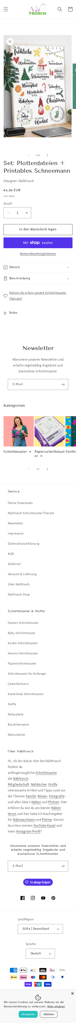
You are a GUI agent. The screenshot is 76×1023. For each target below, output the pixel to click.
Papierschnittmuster (49, 454)
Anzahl (8, 203)
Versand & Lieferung (22, 574)
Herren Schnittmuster (23, 653)
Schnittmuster (15, 452)
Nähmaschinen (24, 820)
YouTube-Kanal (45, 825)
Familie (31, 796)
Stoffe (12, 704)
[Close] (72, 993)
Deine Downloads (20, 503)
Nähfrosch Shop (19, 594)
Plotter (47, 820)
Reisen (42, 796)
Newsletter (15, 523)
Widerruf (14, 564)
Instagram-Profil (28, 831)
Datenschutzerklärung (23, 543)
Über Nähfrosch (19, 584)
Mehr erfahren (56, 1006)
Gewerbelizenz (18, 683)
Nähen (36, 802)
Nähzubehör (16, 734)
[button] (6, 9)
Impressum (15, 533)
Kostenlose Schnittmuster (25, 694)
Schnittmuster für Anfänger (27, 673)
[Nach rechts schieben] (47, 155)
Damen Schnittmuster (23, 622)
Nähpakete (15, 714)
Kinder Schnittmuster (23, 643)
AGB (11, 553)
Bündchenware (18, 724)
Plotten (53, 802)
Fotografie (56, 796)
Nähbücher (39, 784)
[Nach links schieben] (28, 155)
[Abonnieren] (63, 384)
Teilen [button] (13, 312)
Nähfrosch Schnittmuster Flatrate (31, 513)
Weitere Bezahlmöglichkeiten (38, 253)
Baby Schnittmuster (21, 633)
